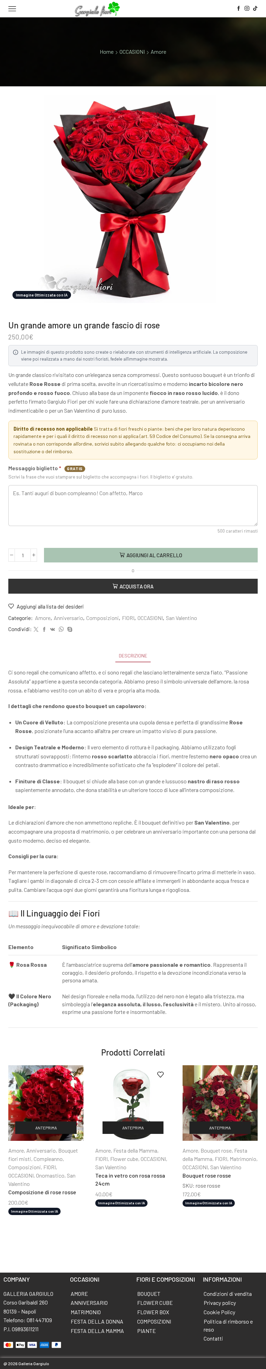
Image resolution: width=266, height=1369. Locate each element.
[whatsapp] (61, 629)
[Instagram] (247, 8)
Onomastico (50, 1175)
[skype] (68, 629)
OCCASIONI (132, 51)
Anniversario (68, 617)
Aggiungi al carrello (154, 555)
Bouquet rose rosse (207, 1175)
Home (107, 51)
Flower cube (124, 1158)
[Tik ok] (255, 8)
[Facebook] (238, 8)
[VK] (52, 629)
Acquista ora (136, 586)
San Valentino (181, 617)
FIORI (128, 617)
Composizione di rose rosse (42, 1192)
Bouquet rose (216, 1150)
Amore (158, 51)
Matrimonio (243, 1158)
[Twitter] (36, 629)
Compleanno (48, 1158)
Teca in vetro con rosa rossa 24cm (130, 1179)
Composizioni (102, 617)
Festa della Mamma (135, 1150)
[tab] (133, 655)
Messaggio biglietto (45, 468)
